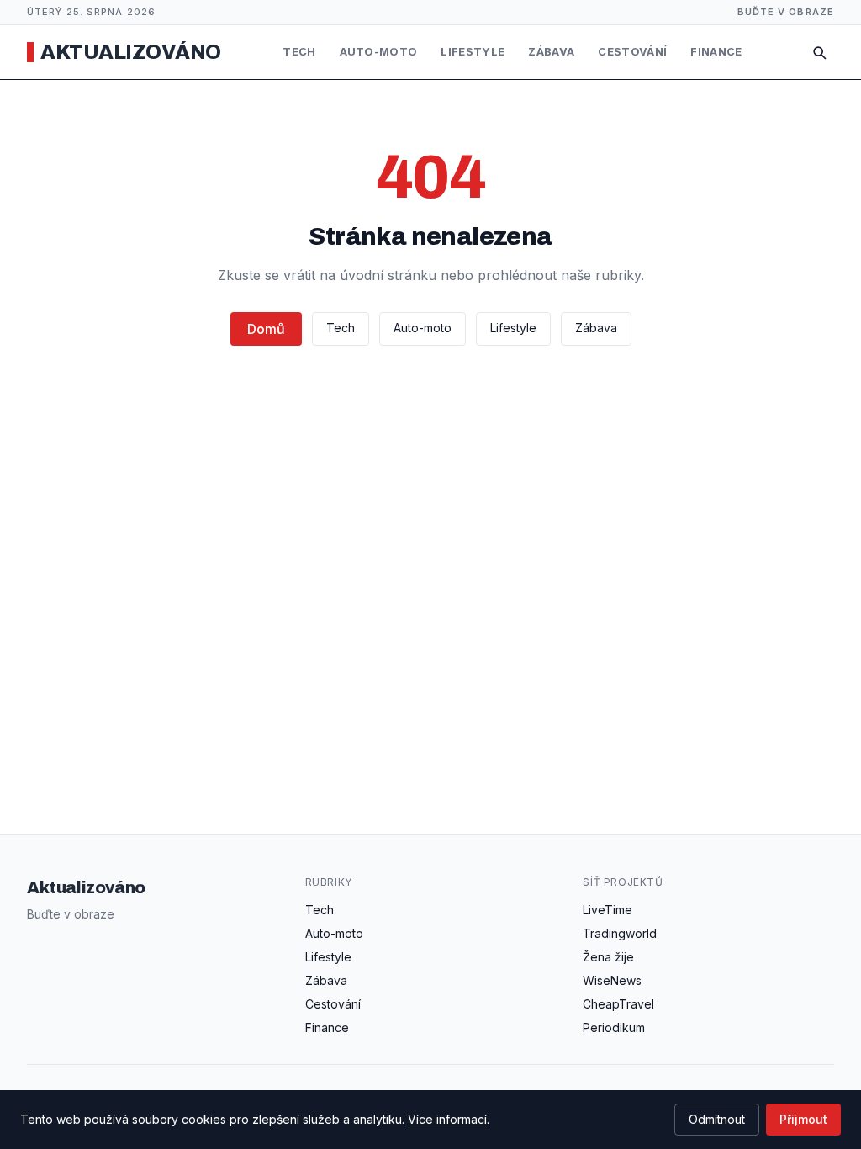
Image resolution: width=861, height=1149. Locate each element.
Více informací (447, 1119)
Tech (299, 51)
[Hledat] (819, 52)
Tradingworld (620, 933)
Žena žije (608, 957)
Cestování (632, 51)
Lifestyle (472, 51)
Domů (266, 328)
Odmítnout (717, 1119)
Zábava (551, 51)
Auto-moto (379, 51)
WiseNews (612, 980)
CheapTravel (618, 1004)
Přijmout (803, 1119)
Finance (716, 51)
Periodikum (614, 1027)
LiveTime (607, 910)
